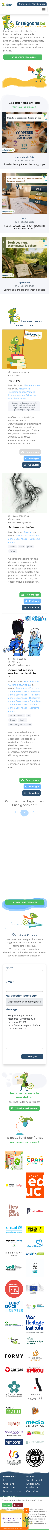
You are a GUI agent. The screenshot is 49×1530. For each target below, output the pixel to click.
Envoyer (32, 1056)
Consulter (33, 465)
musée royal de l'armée (20, 724)
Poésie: (13, 551)
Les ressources (11, 1480)
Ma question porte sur (21, 995)
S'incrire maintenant (26, 1108)
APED (24, 219)
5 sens (12, 546)
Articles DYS (33, 1483)
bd (28, 715)
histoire (22, 720)
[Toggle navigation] (44, 9)
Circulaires (32, 1491)
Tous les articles (35, 1480)
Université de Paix (24, 157)
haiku (21, 546)
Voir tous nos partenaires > (24, 1142)
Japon (29, 546)
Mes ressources (12, 1491)
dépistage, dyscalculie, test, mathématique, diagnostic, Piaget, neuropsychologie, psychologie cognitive (24, 406)
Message (12, 1009)
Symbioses (24, 283)
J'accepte (6, 1505)
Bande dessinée (17, 715)
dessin (13, 720)
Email (10, 982)
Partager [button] (34, 458)
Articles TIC (32, 1487)
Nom (9, 968)
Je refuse (17, 1505)
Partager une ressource (23, 57)
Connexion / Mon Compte (32, 4)
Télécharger (32, 452)
